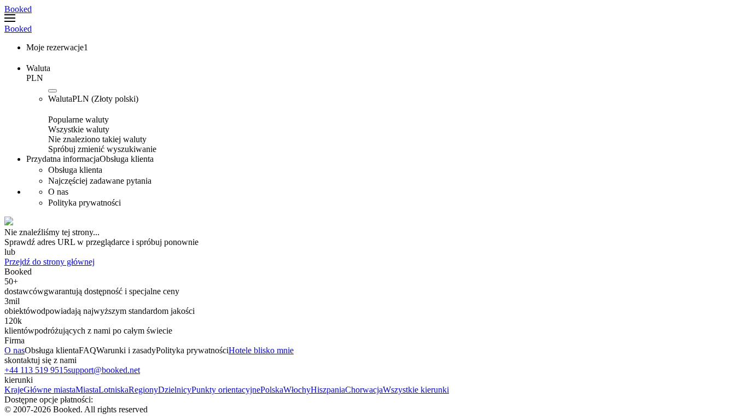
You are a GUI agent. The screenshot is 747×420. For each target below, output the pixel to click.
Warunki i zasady (126, 350)
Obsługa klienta (52, 350)
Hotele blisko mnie (261, 350)
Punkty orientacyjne (225, 389)
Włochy (297, 389)
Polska (271, 389)
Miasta (86, 389)
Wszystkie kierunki (416, 389)
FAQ (87, 350)
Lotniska (113, 389)
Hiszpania (328, 389)
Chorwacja (364, 389)
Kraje (14, 389)
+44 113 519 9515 (36, 370)
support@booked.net (104, 370)
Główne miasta (49, 389)
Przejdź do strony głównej (49, 261)
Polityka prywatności (192, 350)
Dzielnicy (174, 389)
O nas (14, 350)
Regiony (143, 389)
